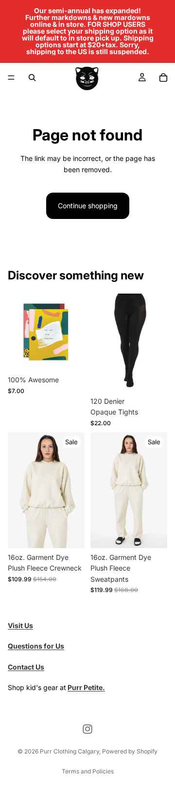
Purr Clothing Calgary (69, 751)
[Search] (32, 77)
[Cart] (163, 77)
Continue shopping (88, 205)
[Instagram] (87, 729)
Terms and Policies (88, 771)
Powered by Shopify (130, 751)
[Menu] (11, 77)
